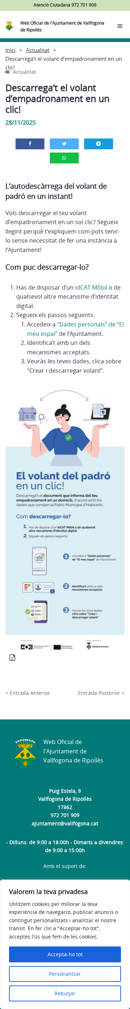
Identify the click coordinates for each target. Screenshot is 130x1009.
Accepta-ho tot (65, 954)
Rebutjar (65, 993)
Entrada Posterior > (101, 692)
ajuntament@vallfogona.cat (65, 823)
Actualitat (37, 50)
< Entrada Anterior (27, 692)
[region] (65, 944)
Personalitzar (65, 973)
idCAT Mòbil (90, 287)
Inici (10, 50)
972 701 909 (65, 815)
